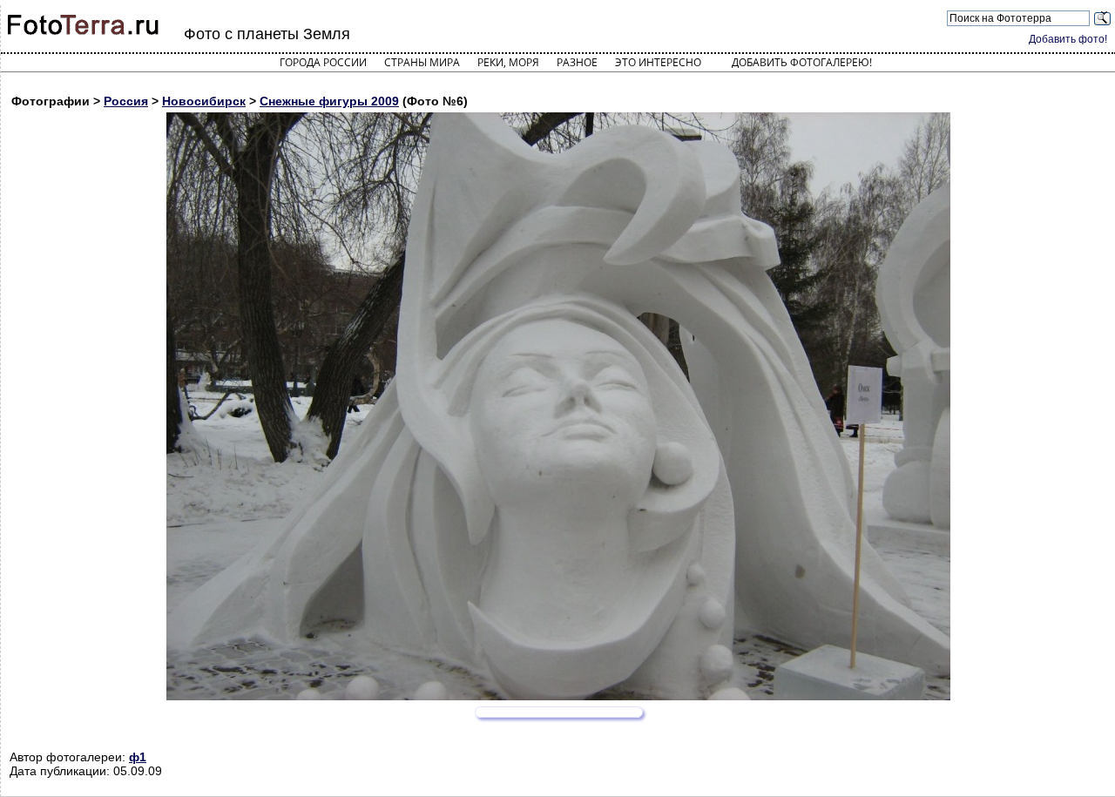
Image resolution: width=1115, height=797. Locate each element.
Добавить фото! (1068, 39)
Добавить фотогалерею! (802, 62)
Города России (323, 62)
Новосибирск (204, 101)
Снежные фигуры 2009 (329, 101)
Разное (577, 62)
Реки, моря (508, 62)
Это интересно (658, 62)
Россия (126, 101)
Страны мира (422, 62)
